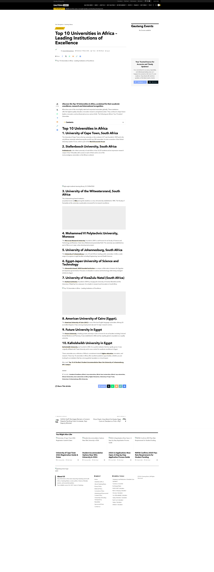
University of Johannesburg (74, 254)
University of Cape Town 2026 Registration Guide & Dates (67, 455)
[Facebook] (145, 1)
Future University (70, 333)
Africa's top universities (89, 374)
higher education (107, 353)
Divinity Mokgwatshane (68, 50)
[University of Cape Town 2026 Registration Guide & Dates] (67, 444)
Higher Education (94, 376)
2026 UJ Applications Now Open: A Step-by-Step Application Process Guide (119, 455)
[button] (153, 5)
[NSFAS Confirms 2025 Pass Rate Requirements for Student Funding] (146, 444)
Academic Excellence (75, 374)
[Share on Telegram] (57, 118)
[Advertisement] (94, 218)
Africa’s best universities (103, 374)
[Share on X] (66, 56)
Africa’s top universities (118, 374)
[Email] (73, 56)
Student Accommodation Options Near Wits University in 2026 (92, 455)
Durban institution (71, 281)
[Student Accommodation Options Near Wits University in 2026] (93, 444)
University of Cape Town (107, 376)
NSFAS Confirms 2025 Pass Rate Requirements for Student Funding (146, 455)
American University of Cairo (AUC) (76, 322)
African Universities (67, 376)
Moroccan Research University (75, 240)
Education (59, 28)
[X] (147, 1)
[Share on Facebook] (62, 56)
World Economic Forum (97, 141)
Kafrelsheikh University (70, 347)
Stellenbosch (66, 150)
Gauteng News (68, 24)
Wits (75, 201)
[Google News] (149, 1)
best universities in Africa (81, 376)
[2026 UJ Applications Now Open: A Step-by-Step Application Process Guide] (120, 444)
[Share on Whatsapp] (69, 56)
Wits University (83, 379)
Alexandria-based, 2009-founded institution (80, 268)
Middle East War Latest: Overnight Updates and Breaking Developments (84, 8)
